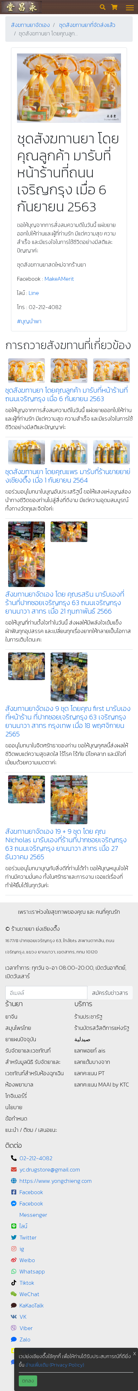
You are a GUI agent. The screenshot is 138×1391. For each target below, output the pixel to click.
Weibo (27, 1260)
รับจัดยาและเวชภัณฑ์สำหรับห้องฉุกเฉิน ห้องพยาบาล (34, 1073)
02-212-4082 (35, 1158)
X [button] (134, 1353)
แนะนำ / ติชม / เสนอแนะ (31, 1129)
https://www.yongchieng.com (55, 1180)
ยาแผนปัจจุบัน (20, 1039)
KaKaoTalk (31, 1305)
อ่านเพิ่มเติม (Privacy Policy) (54, 1365)
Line (34, 293)
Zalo (24, 1339)
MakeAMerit (59, 278)
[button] (25, 88)
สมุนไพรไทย (18, 1028)
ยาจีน (11, 1016)
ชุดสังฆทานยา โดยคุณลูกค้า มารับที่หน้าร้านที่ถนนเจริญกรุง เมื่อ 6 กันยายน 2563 (66, 394)
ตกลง (28, 1381)
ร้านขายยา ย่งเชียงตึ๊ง (21, 7)
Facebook (31, 1192)
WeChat (29, 1294)
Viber (26, 1328)
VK (23, 1316)
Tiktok (26, 1282)
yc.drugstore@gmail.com (49, 1169)
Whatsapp (32, 1271)
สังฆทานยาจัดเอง (30, 25)
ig (21, 1248)
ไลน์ (23, 1226)
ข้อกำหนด (16, 1118)
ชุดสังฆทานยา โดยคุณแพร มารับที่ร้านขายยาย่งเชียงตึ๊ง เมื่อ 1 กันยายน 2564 (67, 475)
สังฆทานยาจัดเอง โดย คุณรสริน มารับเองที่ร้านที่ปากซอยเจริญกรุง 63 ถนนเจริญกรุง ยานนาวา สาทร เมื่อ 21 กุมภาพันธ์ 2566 (64, 602)
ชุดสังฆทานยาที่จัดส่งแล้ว (87, 25)
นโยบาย (13, 1107)
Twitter (27, 1237)
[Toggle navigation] (130, 7)
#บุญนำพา (29, 321)
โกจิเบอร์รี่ (16, 1095)
